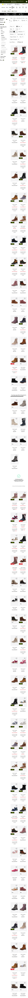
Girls (14, 18)
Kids (10, 7)
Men (7, 7)
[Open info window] (26, 1)
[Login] (17, 7)
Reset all (21, 42)
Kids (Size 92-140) (20, 18)
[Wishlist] (23, 7)
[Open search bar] (25, 11)
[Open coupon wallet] (13, 7)
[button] (16, 20)
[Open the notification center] (20, 7)
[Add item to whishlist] (16, 47)
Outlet (5, 4)
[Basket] (26, 7)
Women (3, 7)
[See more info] (14, 64)
